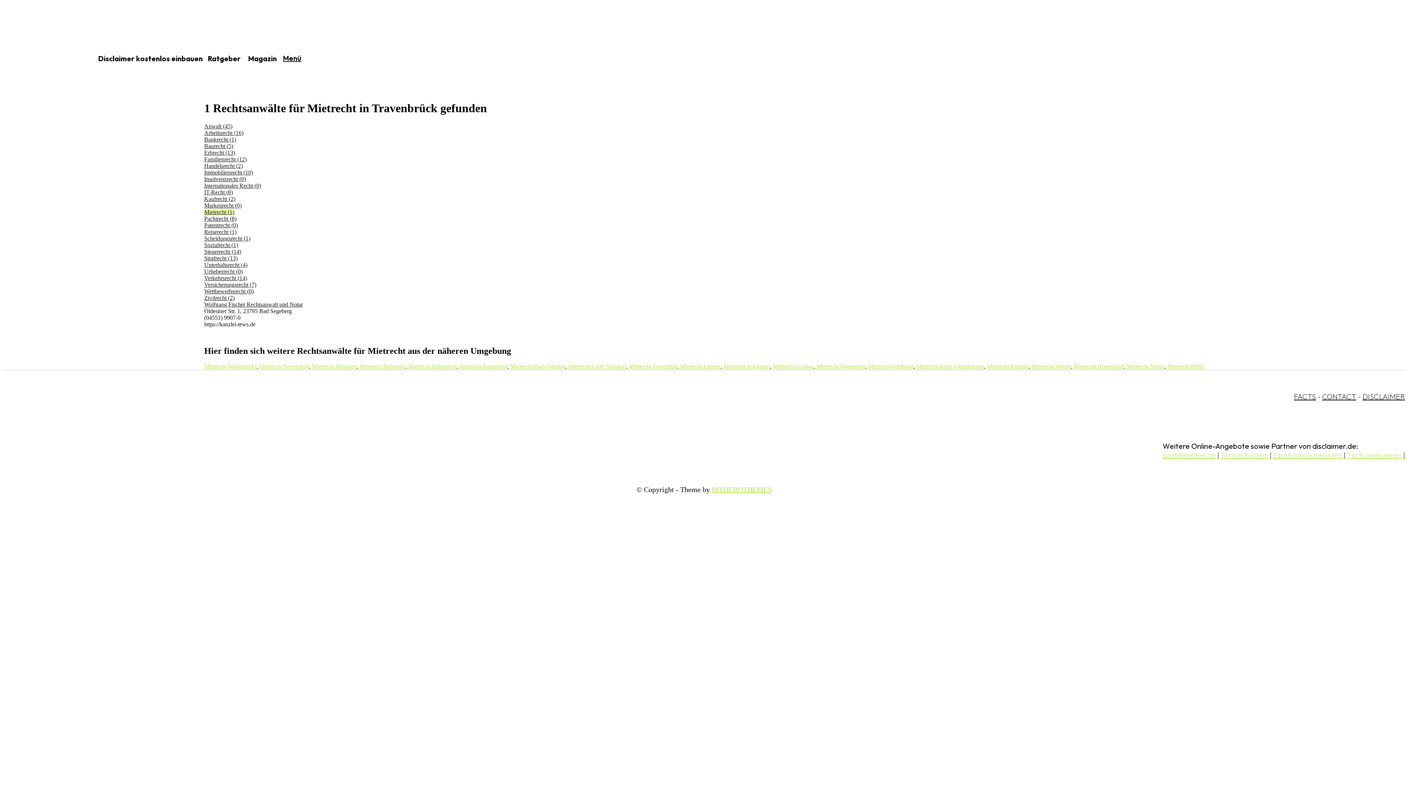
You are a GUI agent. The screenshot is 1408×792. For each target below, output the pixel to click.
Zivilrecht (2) (219, 298)
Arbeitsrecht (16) (223, 133)
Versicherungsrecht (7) (230, 285)
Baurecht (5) (218, 146)
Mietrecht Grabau (793, 366)
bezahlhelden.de (1189, 455)
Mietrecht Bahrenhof (483, 366)
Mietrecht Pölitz (1185, 366)
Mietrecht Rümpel (1008, 366)
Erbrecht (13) (219, 153)
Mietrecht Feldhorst (890, 366)
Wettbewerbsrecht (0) (229, 291)
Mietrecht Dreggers (334, 366)
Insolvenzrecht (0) (225, 179)
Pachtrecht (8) (220, 219)
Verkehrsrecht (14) (225, 278)
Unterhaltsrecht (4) (225, 265)
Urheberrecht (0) (223, 271)
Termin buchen (1244, 455)
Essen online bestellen (1307, 455)
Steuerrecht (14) (222, 252)
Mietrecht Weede (1051, 366)
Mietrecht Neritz (1146, 366)
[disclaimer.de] (39, 59)
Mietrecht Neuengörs (841, 366)
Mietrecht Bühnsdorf (432, 366)
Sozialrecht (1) (221, 245)
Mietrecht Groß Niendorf (597, 366)
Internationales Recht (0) (232, 186)
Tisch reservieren (1374, 455)
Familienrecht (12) (225, 159)
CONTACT (1339, 396)
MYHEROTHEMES (742, 489)
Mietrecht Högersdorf (1099, 366)
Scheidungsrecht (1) (227, 238)
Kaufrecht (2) (219, 199)
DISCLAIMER (1384, 396)
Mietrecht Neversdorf (284, 366)
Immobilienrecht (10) (228, 172)
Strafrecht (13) (221, 258)
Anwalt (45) (218, 126)
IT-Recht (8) (218, 192)
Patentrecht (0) (221, 225)
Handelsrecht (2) (223, 166)
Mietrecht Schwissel (746, 366)
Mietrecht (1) (219, 212)
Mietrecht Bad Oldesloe (537, 366)
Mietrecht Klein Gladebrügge (950, 366)
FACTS (1305, 396)
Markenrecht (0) (223, 205)
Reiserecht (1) (220, 232)
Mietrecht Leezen (700, 366)
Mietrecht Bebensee (383, 366)
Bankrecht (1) (220, 139)
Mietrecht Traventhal (653, 366)
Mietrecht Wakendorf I (230, 366)
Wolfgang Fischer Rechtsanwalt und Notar (253, 304)
